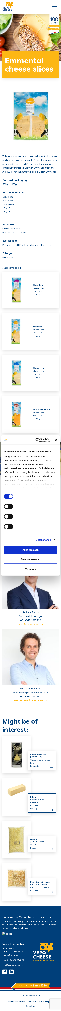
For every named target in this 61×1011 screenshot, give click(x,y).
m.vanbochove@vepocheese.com (30, 700)
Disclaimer (30, 1006)
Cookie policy (47, 1001)
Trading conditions (16, 1001)
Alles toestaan (30, 549)
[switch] (8, 506)
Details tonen (43, 540)
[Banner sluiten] (56, 440)
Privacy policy (33, 1001)
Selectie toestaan (30, 559)
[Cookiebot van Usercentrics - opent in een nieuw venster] (37, 440)
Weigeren (30, 568)
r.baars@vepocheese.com (30, 623)
